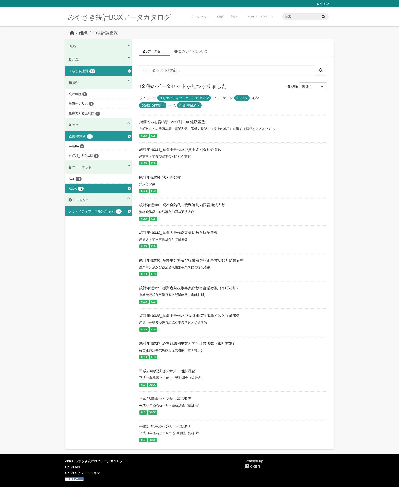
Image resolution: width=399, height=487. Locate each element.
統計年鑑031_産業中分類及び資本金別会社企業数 (180, 149)
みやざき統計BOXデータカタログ (119, 17)
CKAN (252, 466)
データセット (200, 16)
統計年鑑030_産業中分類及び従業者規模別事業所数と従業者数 (191, 260)
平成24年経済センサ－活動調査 (165, 426)
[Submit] (323, 16)
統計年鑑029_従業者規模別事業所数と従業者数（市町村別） (189, 287)
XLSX (144, 135)
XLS (153, 135)
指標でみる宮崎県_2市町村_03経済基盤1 (173, 121)
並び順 (292, 86)
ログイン (323, 3)
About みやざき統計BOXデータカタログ (94, 460)
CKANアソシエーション (82, 472)
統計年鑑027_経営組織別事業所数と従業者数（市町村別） (187, 343)
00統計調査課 (105, 33)
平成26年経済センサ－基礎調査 (165, 398)
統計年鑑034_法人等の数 (160, 177)
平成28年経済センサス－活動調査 (167, 370)
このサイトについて (259, 16)
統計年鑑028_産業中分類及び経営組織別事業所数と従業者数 (189, 315)
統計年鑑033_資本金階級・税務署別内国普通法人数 (182, 204)
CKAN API (72, 466)
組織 (220, 16)
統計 (234, 16)
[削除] (208, 98)
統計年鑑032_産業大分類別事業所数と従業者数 (178, 232)
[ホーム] (72, 33)
